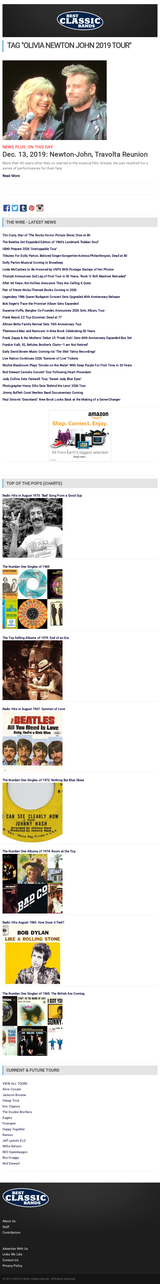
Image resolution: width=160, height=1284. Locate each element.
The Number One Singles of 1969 (26, 567)
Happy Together (13, 1129)
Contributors (11, 1232)
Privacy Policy (12, 1266)
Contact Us (10, 1260)
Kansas (7, 1135)
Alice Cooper (11, 1089)
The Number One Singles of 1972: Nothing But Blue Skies (43, 780)
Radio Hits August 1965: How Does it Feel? (33, 922)
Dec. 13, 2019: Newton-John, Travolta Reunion (75, 154)
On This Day (40, 147)
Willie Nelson (12, 1146)
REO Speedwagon (15, 1152)
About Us (9, 1221)
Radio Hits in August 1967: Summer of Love (33, 709)
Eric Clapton (11, 1106)
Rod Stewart (11, 1163)
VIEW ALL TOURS (15, 1083)
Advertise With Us (15, 1249)
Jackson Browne (14, 1095)
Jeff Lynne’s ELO (14, 1141)
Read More (11, 176)
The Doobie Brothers (17, 1112)
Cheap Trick (10, 1100)
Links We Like (12, 1254)
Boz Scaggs (10, 1158)
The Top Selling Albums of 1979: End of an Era (35, 638)
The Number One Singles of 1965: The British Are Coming (43, 993)
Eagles (7, 1118)
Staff (5, 1227)
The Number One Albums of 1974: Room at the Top (38, 851)
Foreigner (9, 1123)
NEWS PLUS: (14, 147)
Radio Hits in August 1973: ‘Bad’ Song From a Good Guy (42, 495)
